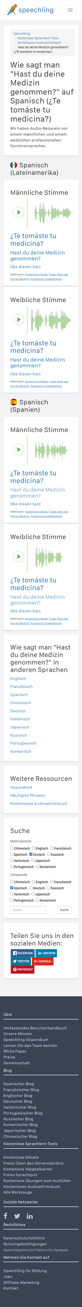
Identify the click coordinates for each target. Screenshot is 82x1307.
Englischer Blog (17, 1095)
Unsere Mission (17, 1033)
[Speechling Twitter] (20, 1217)
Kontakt (10, 1288)
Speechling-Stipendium (26, 1039)
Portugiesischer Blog (23, 1113)
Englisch (18, 678)
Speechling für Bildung (25, 1270)
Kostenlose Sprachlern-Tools (38, 38)
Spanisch (19, 694)
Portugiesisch (23, 743)
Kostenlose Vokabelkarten (28, 1169)
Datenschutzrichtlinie (24, 1238)
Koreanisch (20, 751)
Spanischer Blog (18, 1083)
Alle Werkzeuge (17, 1192)
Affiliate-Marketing (21, 1282)
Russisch (18, 735)
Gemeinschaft (16, 1062)
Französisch (21, 686)
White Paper (14, 1051)
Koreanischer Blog (20, 1124)
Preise (9, 1057)
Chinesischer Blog (20, 1136)
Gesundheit (21, 787)
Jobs (7, 1276)
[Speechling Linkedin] (32, 1217)
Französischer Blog (21, 1089)
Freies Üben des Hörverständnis (33, 1163)
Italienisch (20, 718)
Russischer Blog (18, 1118)
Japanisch (20, 727)
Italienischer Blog (19, 1107)
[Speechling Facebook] (8, 1217)
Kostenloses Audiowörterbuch (39, 42)
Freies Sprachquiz (20, 1174)
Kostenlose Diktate (21, 1157)
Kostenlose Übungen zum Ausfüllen (37, 1180)
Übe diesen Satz (25, 266)
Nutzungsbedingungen (25, 1243)
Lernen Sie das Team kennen (30, 1045)
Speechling (22, 33)
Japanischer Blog (19, 1130)
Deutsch (18, 710)
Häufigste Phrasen (27, 795)
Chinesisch (20, 702)
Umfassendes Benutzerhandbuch (35, 1028)
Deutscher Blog (17, 1101)
